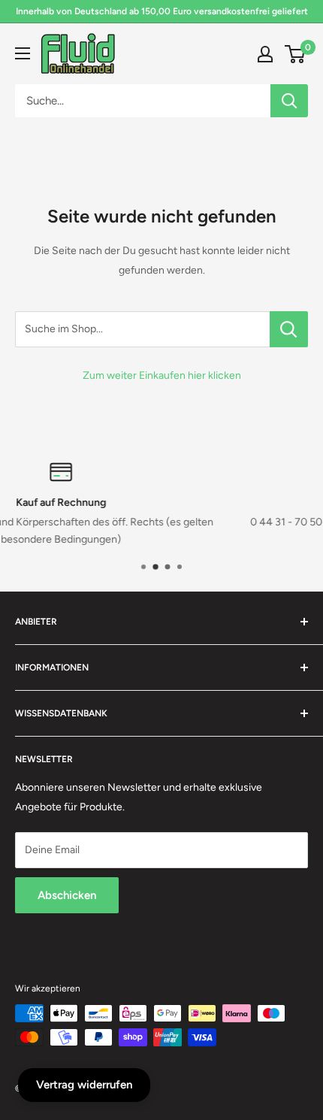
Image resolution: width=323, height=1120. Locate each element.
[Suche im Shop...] (289, 329)
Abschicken (67, 895)
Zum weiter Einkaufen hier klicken (162, 375)
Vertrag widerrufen (84, 1084)
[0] (295, 54)
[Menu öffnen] (22, 53)
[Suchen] (289, 100)
